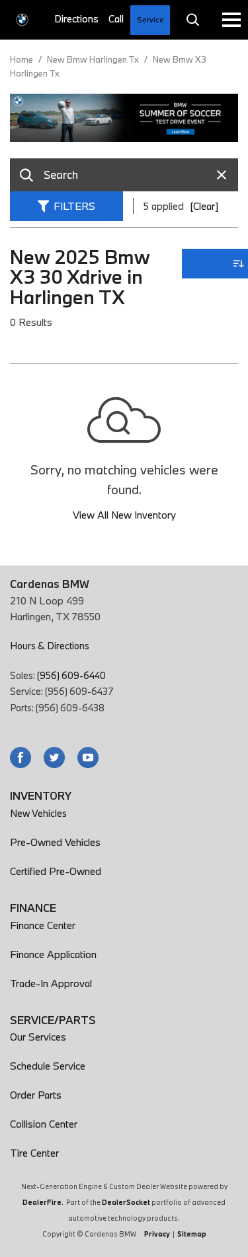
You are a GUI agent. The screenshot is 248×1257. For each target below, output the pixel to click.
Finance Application (53, 954)
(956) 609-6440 (71, 675)
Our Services (38, 1036)
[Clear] (204, 205)
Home (22, 59)
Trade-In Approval (51, 983)
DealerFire (42, 1202)
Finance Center (42, 925)
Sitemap (191, 1234)
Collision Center (43, 1123)
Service (150, 19)
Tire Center (34, 1152)
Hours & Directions (49, 645)
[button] (192, 20)
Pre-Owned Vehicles (55, 842)
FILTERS (74, 205)
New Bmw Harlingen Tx (94, 59)
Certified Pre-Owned (55, 871)
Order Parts (36, 1094)
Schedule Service (47, 1065)
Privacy (157, 1234)
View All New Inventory (124, 514)
